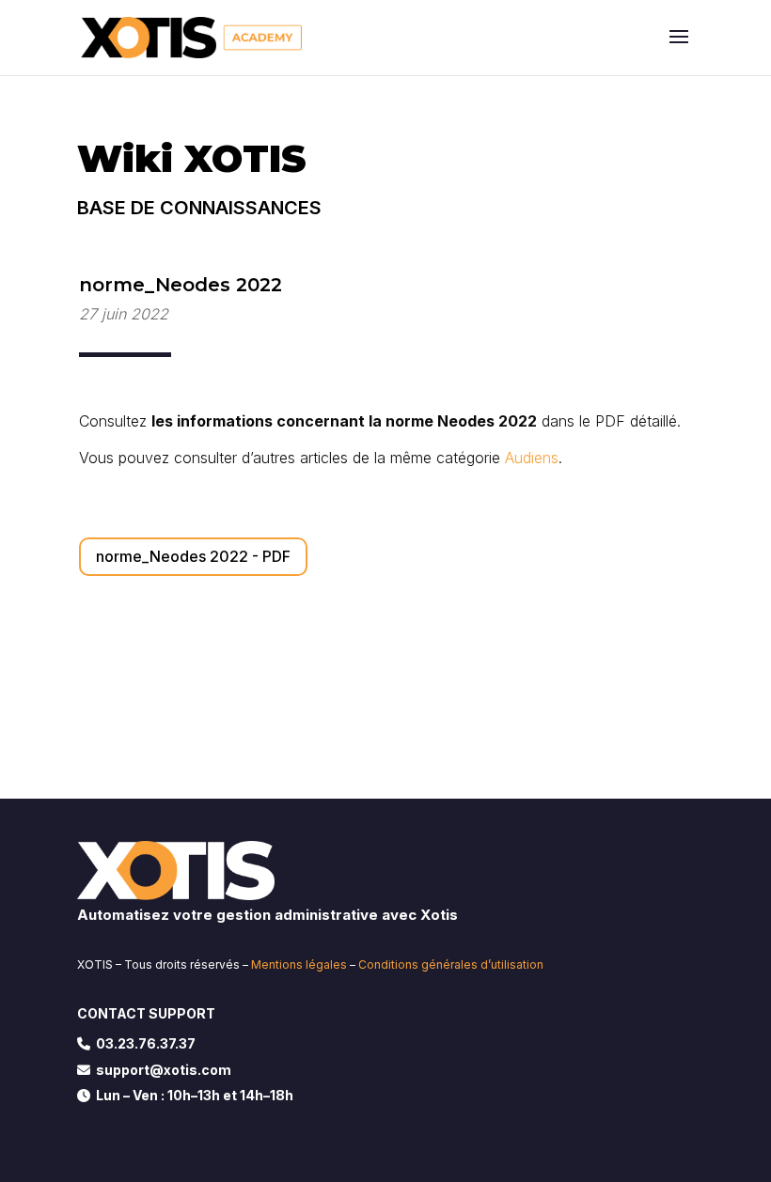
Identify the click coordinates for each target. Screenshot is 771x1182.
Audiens (532, 457)
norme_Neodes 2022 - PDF (193, 556)
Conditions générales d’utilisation (450, 964)
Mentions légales (299, 964)
